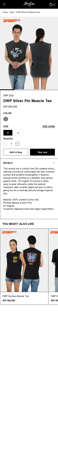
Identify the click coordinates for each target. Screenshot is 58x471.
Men (12, 12)
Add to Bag (16, 152)
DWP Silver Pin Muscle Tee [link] (28, 12)
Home (5, 12)
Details (8, 162)
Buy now (42, 152)
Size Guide (48, 126)
